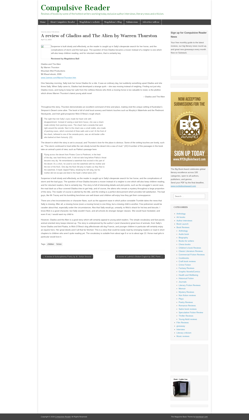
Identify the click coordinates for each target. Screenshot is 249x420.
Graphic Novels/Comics (189, 271)
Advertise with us (151, 22)
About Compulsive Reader (62, 22)
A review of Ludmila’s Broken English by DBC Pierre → (140, 257)
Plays (181, 299)
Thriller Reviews (186, 316)
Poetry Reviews (186, 302)
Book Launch (182, 224)
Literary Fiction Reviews (189, 285)
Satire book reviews (188, 309)
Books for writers (186, 241)
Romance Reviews (187, 305)
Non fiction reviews (187, 295)
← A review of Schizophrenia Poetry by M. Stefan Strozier (67, 257)
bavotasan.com (202, 417)
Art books (181, 217)
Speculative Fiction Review (191, 312)
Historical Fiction (186, 278)
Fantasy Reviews (186, 268)
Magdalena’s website (90, 22)
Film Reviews (183, 322)
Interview (181, 329)
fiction (59, 244)
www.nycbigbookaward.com (183, 186)
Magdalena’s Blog (113, 22)
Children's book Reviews (190, 248)
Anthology (181, 214)
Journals (182, 282)
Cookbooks (184, 258)
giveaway (181, 326)
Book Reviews (183, 227)
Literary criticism (184, 333)
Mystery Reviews (186, 292)
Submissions (132, 22)
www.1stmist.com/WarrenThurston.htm (58, 77)
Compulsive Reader (75, 7)
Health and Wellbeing (188, 275)
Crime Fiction (185, 265)
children (50, 244)
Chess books (184, 244)
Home (43, 22)
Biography (183, 237)
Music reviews (183, 336)
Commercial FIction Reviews (192, 254)
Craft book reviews (187, 261)
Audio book (184, 234)
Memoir (182, 288)
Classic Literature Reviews (191, 251)
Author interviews (184, 220)
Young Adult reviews (50, 32)
